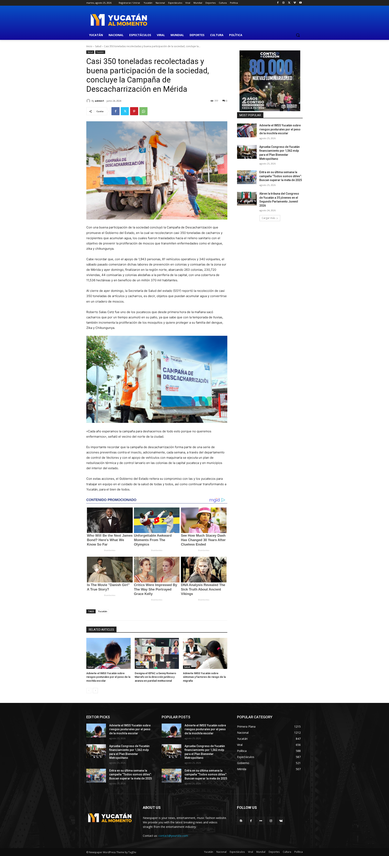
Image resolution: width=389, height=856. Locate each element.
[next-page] (95, 690)
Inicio (89, 46)
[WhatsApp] (143, 111)
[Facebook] (278, 3)
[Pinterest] (134, 111)
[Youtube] (300, 3)
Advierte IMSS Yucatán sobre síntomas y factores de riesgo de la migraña (204, 677)
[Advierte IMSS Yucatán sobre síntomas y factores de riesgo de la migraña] (205, 653)
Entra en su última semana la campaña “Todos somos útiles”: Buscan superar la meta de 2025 (280, 176)
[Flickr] (261, 821)
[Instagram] (283, 3)
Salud (98, 46)
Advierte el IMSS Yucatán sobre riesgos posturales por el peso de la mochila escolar (108, 677)
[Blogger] (241, 821)
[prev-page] (88, 690)
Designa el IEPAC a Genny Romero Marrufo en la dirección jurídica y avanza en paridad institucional (155, 677)
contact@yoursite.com (173, 836)
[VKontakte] (281, 821)
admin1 (99, 100)
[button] (298, 35)
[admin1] (89, 101)
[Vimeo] (294, 3)
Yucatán (100, 52)
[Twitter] (289, 3)
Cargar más (268, 218)
